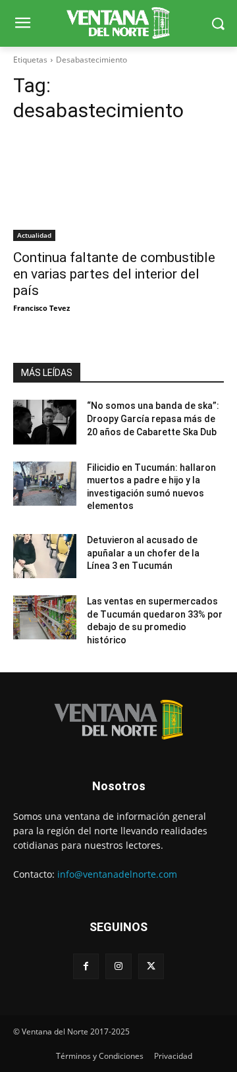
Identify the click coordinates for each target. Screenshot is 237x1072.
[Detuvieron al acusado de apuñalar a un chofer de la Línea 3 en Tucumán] (44, 556)
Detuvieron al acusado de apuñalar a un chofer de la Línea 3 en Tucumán (143, 553)
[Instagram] (118, 966)
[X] (151, 966)
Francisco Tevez (41, 308)
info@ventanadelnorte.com (117, 874)
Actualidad (34, 235)
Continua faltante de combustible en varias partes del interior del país (114, 274)
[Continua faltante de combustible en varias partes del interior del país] (118, 188)
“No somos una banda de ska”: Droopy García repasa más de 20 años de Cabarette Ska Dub (153, 418)
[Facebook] (86, 966)
